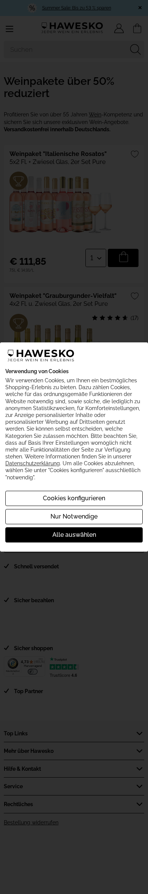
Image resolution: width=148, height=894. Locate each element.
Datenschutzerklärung (32, 463)
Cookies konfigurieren (74, 498)
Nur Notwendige (74, 516)
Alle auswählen (74, 534)
